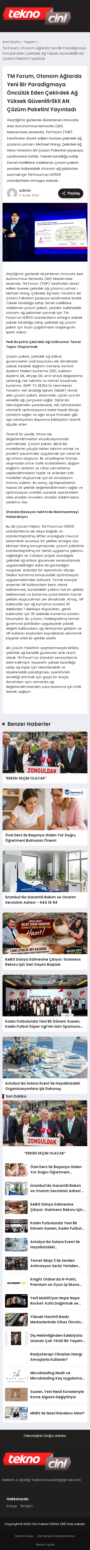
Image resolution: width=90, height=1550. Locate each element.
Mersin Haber (24, 1536)
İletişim (27, 1506)
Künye (12, 1506)
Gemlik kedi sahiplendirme (56, 1536)
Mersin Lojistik (45, 1545)
